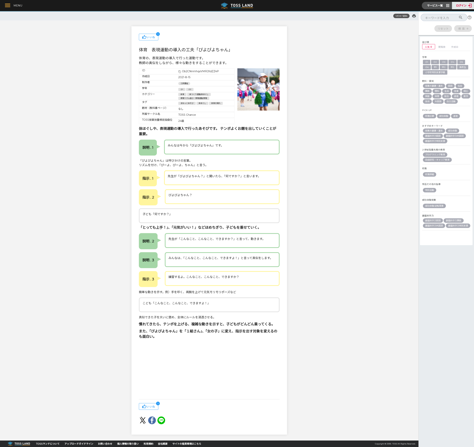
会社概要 (163, 443)
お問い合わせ (105, 443)
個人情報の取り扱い (128, 443)
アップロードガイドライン (78, 443)
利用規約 (148, 443)
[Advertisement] (209, 370)
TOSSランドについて (48, 443)
